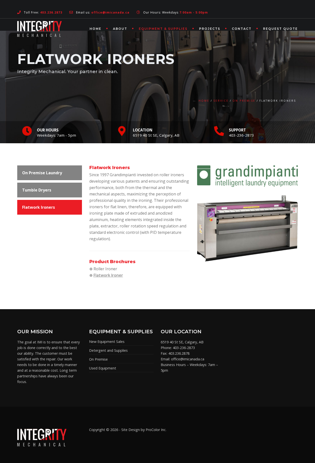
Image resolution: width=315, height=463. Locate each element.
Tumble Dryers (36, 190)
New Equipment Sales (107, 341)
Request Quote (280, 29)
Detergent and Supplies (108, 350)
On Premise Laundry (42, 173)
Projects (209, 29)
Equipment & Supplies (163, 29)
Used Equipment (102, 368)
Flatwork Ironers (38, 207)
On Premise (244, 100)
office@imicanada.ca (187, 359)
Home (95, 29)
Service (221, 100)
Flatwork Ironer (108, 275)
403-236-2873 (184, 347)
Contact (242, 29)
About (120, 29)
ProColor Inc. (156, 429)
